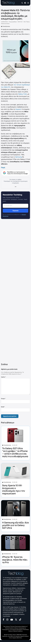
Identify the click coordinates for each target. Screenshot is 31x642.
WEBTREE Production (22, 634)
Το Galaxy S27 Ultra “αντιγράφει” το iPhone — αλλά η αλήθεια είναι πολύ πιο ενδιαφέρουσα (15, 452)
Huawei (18, 109)
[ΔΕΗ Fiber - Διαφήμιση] (15, 51)
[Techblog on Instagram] (7, 619)
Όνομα (3, 398)
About (14, 634)
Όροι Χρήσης (6, 626)
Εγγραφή (15, 210)
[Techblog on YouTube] (11, 619)
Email (3, 406)
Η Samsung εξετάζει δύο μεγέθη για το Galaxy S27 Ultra (15, 525)
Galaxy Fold (22, 94)
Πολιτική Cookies (9, 628)
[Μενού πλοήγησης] (28, 3)
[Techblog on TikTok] (20, 619)
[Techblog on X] (16, 619)
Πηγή (3, 167)
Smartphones (6, 26)
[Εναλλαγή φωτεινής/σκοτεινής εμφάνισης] (25, 3)
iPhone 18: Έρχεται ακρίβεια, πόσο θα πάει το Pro (15, 559)
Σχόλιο (3, 377)
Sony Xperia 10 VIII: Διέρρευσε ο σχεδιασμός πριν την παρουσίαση (13, 489)
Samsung (18, 157)
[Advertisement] (15, 291)
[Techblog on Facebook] (3, 619)
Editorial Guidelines (18, 631)
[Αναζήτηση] (22, 3)
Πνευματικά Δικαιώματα (16, 629)
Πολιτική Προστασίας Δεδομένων (19, 626)
